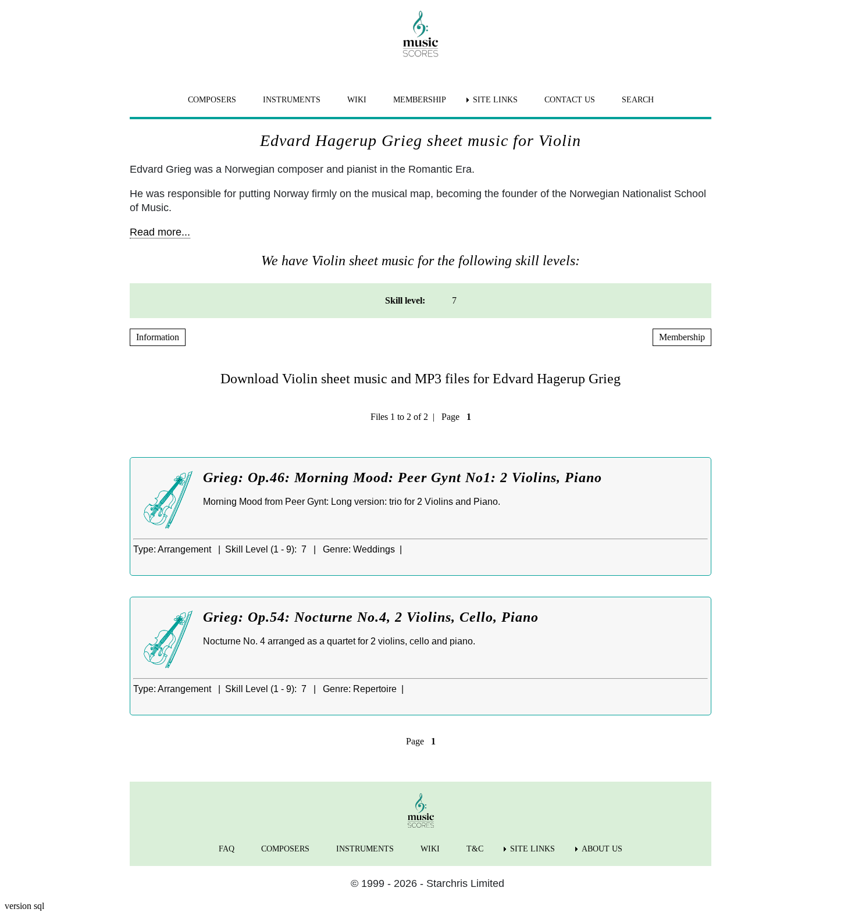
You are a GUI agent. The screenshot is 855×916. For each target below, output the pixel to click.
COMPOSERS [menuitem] (212, 99)
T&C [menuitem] (474, 848)
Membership (682, 337)
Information (157, 337)
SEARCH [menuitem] (638, 99)
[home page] (420, 34)
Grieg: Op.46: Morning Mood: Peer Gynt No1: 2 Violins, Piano (402, 477)
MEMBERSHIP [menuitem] (419, 99)
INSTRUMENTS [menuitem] (291, 99)
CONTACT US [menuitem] (569, 99)
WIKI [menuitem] (356, 99)
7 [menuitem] (454, 300)
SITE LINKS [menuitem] (495, 99)
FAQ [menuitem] (226, 848)
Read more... (160, 232)
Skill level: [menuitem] (405, 300)
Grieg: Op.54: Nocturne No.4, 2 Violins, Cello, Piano (371, 617)
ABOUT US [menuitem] (602, 848)
